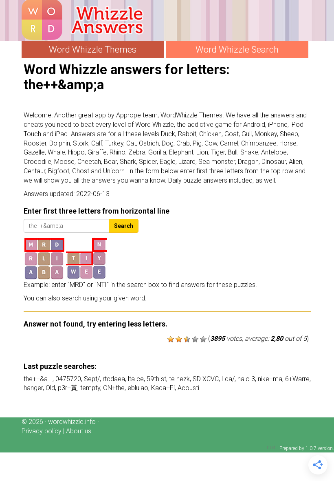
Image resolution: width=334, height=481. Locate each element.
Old (50, 388)
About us (78, 431)
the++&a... (38, 379)
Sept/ (92, 379)
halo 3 (246, 379)
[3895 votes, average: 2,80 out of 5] (170, 339)
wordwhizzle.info (72, 422)
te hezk (179, 379)
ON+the (114, 388)
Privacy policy (42, 431)
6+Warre (297, 379)
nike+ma (270, 379)
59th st (156, 379)
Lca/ (228, 379)
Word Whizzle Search (237, 49)
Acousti (188, 388)
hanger (33, 388)
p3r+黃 (67, 388)
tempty (90, 388)
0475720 (68, 379)
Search (123, 226)
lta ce (136, 379)
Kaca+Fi (163, 388)
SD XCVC (206, 379)
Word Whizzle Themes (92, 49)
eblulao (137, 388)
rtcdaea (114, 379)
